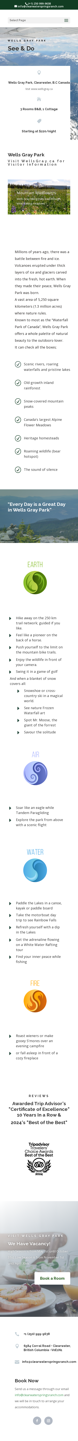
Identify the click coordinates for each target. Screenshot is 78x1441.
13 (58, 210)
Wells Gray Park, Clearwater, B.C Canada (39, 82)
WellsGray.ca (38, 161)
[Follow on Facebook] (37, 1421)
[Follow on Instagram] (48, 1421)
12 (55, 210)
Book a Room (52, 1278)
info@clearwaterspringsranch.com (39, 1395)
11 (52, 210)
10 (48, 210)
